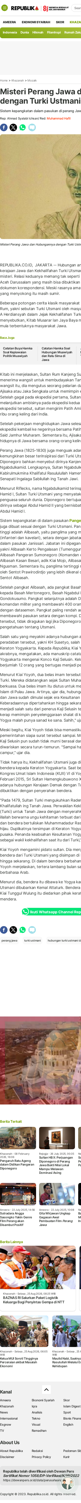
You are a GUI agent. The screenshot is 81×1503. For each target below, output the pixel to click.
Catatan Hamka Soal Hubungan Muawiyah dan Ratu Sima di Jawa (57, 354)
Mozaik (32, 80)
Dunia (25, 32)
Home (4, 80)
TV (2, 1430)
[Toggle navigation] (4, 7)
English (68, 1424)
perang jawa (9, 940)
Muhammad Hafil (58, 118)
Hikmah (37, 32)
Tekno (36, 1418)
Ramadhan (39, 1430)
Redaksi (37, 1451)
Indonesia (10, 32)
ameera (9, 22)
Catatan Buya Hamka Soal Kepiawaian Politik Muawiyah (17, 352)
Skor (66, 1400)
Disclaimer (7, 1457)
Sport (67, 1412)
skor (60, 22)
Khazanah (17, 80)
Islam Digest (71, 1406)
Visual (36, 1424)
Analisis (37, 1412)
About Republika (11, 1451)
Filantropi (54, 32)
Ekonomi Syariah (36, 22)
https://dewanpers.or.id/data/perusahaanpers (35, 1480)
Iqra (34, 1406)
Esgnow (5, 1424)
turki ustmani (32, 940)
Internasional (8, 1418)
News (4, 1412)
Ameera (5, 1400)
